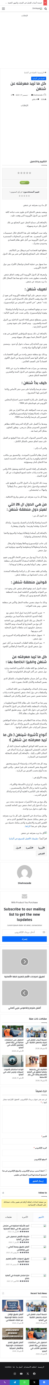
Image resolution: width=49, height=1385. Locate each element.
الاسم (44, 1136)
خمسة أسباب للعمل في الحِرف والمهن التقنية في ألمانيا (36, 1042)
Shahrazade (38, 95)
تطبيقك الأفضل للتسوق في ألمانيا (23, 838)
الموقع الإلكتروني (40, 1159)
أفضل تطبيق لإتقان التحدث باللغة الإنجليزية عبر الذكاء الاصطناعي (14, 1317)
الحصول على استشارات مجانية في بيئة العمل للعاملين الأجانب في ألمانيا (14, 1043)
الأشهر (41, 1217)
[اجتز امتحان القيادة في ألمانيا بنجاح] (38, 1279)
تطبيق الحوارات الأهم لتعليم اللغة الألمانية (17, 1260)
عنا (14, 1367)
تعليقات (8, 1217)
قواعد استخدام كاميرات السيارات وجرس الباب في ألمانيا (13, 1072)
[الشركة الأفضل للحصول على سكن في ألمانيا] (38, 1239)
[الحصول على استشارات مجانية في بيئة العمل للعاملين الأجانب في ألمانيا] (12, 1031)
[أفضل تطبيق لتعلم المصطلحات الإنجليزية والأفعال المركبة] (12, 1334)
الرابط (27, 826)
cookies (8, 1367)
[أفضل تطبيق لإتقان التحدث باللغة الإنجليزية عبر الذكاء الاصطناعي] (12, 1306)
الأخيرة (25, 1217)
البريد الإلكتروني (40, 1148)
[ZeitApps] (37, 8)
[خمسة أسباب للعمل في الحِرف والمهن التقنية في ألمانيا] (36, 1031)
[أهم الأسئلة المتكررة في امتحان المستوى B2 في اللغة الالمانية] (38, 1228)
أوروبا (40, 847)
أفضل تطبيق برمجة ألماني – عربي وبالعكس (17, 1248)
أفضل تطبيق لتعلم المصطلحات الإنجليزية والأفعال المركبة (14, 1345)
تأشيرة (29, 847)
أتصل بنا (19, 1367)
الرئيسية (41, 72)
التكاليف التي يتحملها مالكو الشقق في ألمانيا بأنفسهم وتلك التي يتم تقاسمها (37, 1073)
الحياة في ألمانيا (30, 72)
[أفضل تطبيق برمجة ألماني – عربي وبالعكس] (38, 1250)
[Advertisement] (24, 41)
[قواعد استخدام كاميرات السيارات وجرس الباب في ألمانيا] (12, 1061)
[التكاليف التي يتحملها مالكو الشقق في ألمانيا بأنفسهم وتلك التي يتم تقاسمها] (36, 1061)
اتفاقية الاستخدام (30, 1367)
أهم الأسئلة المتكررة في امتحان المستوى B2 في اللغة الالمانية (16, 1227)
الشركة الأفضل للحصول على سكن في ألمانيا (17, 1238)
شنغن (40, 853)
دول (17, 847)
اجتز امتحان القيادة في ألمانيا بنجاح (17, 1277)
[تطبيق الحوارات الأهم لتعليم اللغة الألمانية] (38, 1264)
